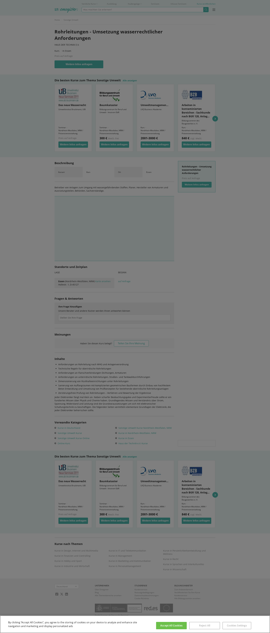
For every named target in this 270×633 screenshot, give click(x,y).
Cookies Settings (237, 625)
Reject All (204, 625)
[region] (135, 624)
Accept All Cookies (171, 625)
